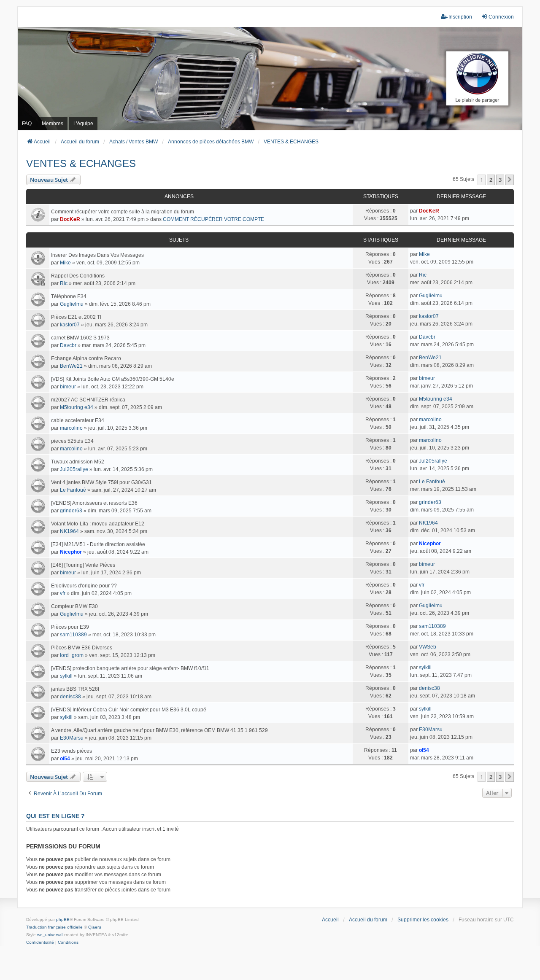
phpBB (63, 919)
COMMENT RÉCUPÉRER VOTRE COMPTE (213, 219)
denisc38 (70, 697)
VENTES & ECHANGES (81, 163)
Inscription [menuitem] (460, 17)
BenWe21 (71, 366)
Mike (65, 263)
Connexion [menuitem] (501, 17)
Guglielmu (72, 304)
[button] (509, 180)
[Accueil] (270, 79)
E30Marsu (72, 738)
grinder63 (71, 511)
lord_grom (72, 655)
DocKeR (70, 219)
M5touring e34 (76, 407)
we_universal (49, 934)
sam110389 (73, 635)
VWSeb (427, 647)
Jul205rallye (74, 469)
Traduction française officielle (54, 927)
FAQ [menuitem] (27, 124)
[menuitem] (40, 942)
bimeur (68, 387)
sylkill (66, 676)
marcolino (71, 428)
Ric (64, 283)
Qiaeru (94, 927)
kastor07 (70, 325)
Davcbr (68, 345)
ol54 (65, 759)
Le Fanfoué (73, 490)
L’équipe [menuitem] (83, 124)
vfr (62, 593)
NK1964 (69, 531)
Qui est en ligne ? (55, 816)
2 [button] (490, 179)
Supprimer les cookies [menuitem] (422, 920)
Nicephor (71, 552)
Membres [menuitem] (52, 124)
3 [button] (500, 179)
